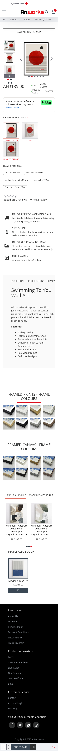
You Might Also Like (14, 495)
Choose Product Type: (14, 117)
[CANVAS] (30, 130)
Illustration (14, 19)
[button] (20, 59)
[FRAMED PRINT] (11, 130)
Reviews (52, 281)
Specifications (35, 281)
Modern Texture (18, 581)
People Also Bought (22, 551)
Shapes (27, 19)
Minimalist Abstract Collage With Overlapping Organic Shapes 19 (16, 530)
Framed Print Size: (12, 166)
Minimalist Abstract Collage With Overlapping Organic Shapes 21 (41, 530)
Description (16, 281)
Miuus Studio (43, 85)
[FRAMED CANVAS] (11, 149)
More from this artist (42, 495)
